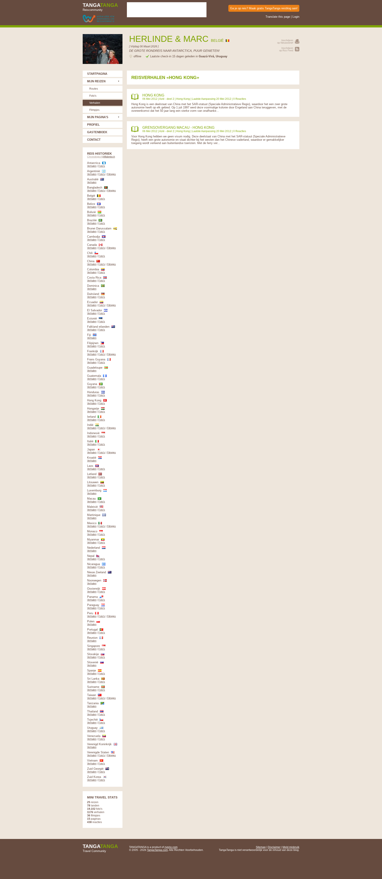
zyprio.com (171, 847)
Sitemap (261, 847)
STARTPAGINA (97, 73)
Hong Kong (153, 95)
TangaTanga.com (157, 849)
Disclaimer (274, 847)
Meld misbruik (291, 847)
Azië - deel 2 (166, 98)
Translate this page (277, 16)
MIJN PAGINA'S (97, 117)
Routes (93, 88)
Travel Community (100, 848)
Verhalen (94, 102)
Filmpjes (94, 109)
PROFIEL (93, 124)
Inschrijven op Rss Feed (286, 49)
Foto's (92, 95)
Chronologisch (95, 156)
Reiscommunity (100, 7)
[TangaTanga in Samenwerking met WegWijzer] (98, 19)
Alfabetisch (109, 156)
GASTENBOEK (97, 132)
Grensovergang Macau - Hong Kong (178, 127)
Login (295, 16)
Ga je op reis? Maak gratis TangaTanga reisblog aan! (264, 8)
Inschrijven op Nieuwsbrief (285, 41)
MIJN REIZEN (96, 81)
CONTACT (94, 139)
